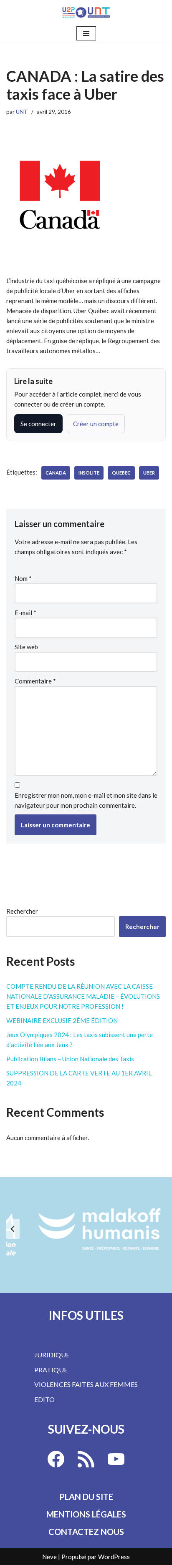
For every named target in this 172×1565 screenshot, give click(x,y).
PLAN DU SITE (86, 1497)
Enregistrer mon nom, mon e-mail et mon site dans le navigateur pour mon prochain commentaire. (86, 800)
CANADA (56, 472)
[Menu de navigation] (86, 33)
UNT (22, 111)
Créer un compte (96, 423)
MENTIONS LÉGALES (86, 1514)
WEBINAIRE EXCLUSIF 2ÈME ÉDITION (62, 1020)
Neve (49, 1556)
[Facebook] (56, 1459)
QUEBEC (121, 472)
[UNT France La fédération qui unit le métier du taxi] (86, 12)
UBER (149, 472)
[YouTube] (116, 1459)
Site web (26, 647)
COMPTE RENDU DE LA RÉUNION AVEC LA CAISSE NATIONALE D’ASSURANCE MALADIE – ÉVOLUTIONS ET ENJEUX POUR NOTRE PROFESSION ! (83, 996)
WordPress (114, 1556)
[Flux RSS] (86, 1459)
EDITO (44, 1399)
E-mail (25, 612)
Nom (23, 578)
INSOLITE (88, 472)
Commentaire (35, 681)
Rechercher (22, 911)
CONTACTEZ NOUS (86, 1532)
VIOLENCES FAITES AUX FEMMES (86, 1384)
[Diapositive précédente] (13, 1229)
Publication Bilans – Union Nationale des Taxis (70, 1059)
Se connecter (38, 423)
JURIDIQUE (52, 1355)
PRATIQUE (51, 1370)
